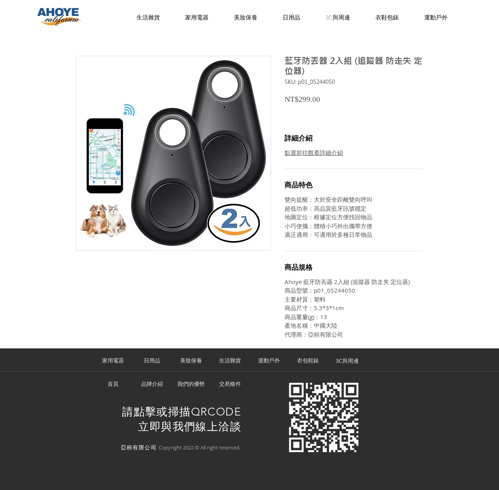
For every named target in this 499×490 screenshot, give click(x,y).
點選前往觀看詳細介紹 (314, 152)
